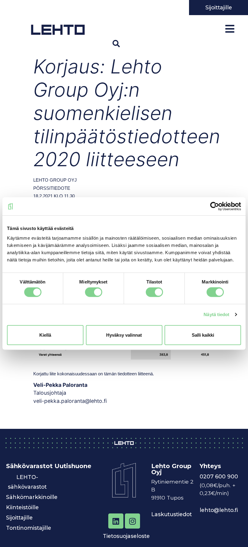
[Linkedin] (115, 521)
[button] (116, 43)
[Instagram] (132, 521)
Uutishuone (72, 466)
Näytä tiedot (216, 314)
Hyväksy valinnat (124, 334)
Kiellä (45, 334)
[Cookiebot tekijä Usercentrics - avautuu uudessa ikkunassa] (214, 206)
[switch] (93, 292)
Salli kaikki (203, 334)
